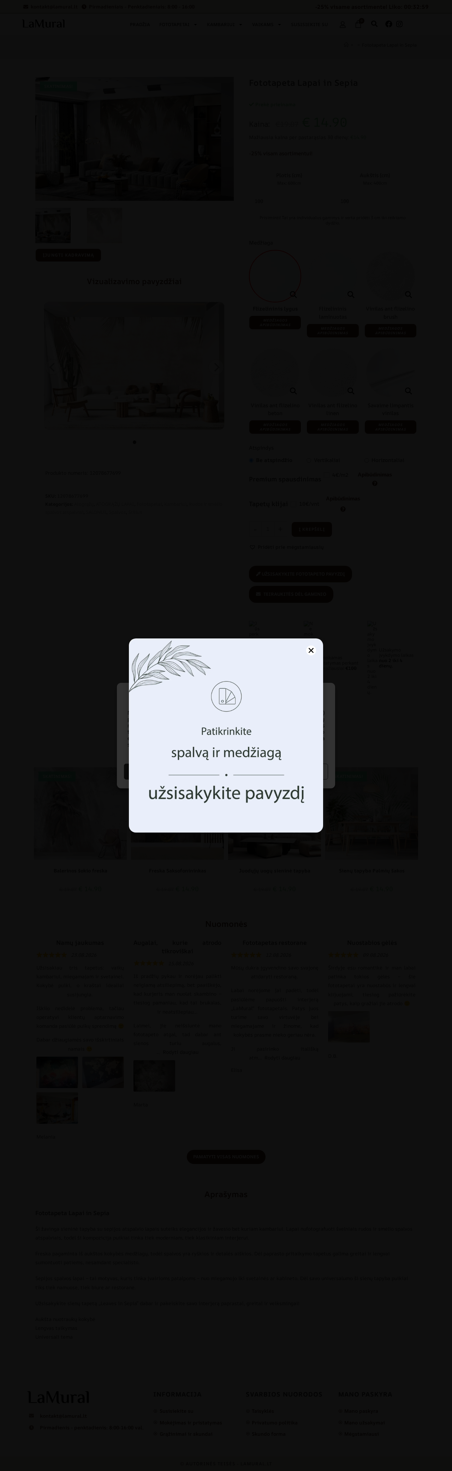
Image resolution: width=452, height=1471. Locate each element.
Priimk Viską (174, 771)
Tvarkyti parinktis (278, 771)
